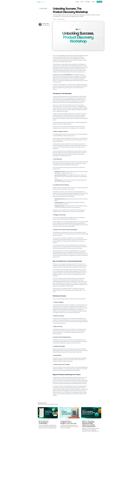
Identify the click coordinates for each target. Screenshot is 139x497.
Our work (93, 1)
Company (77, 1)
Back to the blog (44, 8)
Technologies (87, 1)
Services (82, 1)
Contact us (99, 1)
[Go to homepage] (41, 2)
